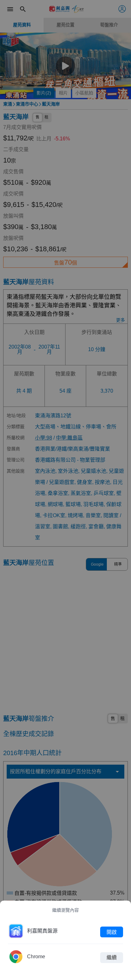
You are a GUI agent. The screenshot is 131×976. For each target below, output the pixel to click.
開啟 (112, 931)
